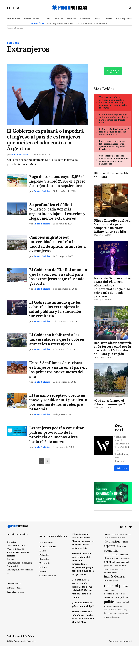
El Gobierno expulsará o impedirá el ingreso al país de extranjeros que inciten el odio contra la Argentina (45, 140)
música (112, 590)
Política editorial (14, 588)
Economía (85, 18)
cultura (124, 541)
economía (111, 550)
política (110, 601)
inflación (107, 573)
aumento (128, 534)
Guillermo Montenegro (111, 569)
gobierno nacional (120, 562)
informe (114, 573)
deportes (110, 546)
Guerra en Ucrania (119, 566)
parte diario (108, 597)
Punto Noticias (19, 154)
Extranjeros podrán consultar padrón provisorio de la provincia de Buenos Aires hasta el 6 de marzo (56, 434)
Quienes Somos (13, 584)
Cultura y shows (124, 18)
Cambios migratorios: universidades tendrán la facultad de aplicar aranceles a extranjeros (57, 244)
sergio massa (117, 606)
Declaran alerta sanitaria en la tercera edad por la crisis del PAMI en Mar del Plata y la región (113, 348)
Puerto (108, 18)
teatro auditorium (110, 610)
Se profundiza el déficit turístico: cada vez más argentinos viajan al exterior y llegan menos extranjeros (57, 211)
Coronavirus (112, 541)
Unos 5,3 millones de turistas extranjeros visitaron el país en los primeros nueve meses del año (58, 369)
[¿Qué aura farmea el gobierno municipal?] (111, 380)
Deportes (71, 18)
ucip (115, 613)
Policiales (58, 18)
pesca (116, 597)
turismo (108, 613)
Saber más (122, 468)
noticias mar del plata (114, 593)
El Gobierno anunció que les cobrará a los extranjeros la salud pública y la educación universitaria (55, 309)
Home (9, 28)
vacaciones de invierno (111, 617)
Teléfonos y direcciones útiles (59, 23)
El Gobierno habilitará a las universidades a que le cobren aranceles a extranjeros (56, 339)
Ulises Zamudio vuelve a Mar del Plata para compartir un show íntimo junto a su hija (112, 225)
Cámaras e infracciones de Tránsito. (91, 23)
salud (126, 602)
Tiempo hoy (122, 610)
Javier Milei (108, 581)
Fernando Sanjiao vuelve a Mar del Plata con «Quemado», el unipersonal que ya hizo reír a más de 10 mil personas (112, 287)
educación (124, 555)
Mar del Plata (13, 18)
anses (113, 534)
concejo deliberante (118, 538)
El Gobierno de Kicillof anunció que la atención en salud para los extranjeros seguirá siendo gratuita (58, 276)
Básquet (107, 538)
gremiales (108, 566)
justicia (115, 581)
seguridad (108, 606)
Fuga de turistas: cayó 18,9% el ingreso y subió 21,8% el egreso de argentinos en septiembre (57, 181)
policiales (124, 597)
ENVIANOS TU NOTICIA (113, 71)
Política (98, 18)
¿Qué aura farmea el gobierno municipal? (109, 402)
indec (123, 569)
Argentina (120, 534)
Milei (106, 590)
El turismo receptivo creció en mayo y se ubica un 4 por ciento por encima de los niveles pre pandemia (58, 402)
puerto (119, 602)
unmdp (121, 613)
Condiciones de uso (15, 592)
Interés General (31, 18)
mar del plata (116, 585)
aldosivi (107, 534)
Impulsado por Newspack (120, 641)
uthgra (127, 613)
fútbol (107, 561)
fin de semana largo (123, 558)
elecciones (109, 558)
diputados (121, 546)
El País (46, 18)
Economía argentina (111, 555)
